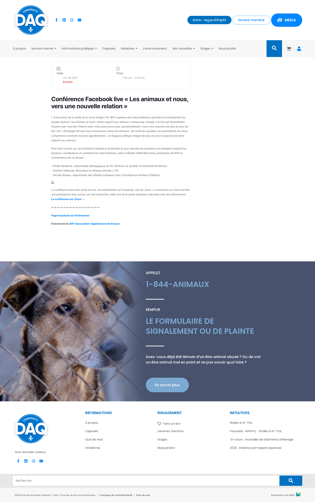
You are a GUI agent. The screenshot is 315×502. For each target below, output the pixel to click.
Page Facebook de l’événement (70, 215)
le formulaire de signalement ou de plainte (200, 326)
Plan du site (143, 495)
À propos (91, 423)
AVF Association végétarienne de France (94, 223)
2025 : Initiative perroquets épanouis (255, 448)
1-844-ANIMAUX (177, 284)
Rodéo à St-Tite (241, 423)
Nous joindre (166, 448)
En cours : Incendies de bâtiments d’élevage (261, 439)
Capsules (91, 431)
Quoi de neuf (94, 439)
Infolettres (92, 448)
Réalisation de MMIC (283, 495)
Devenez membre (171, 431)
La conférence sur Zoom (66, 199)
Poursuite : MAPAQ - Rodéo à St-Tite (255, 431)
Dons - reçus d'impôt (209, 20)
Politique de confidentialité (116, 495)
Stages (162, 439)
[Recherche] (290, 481)
